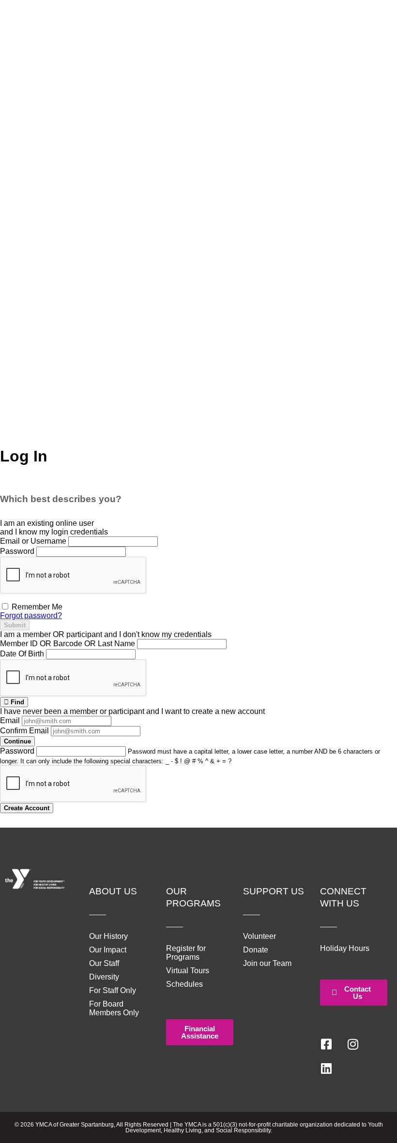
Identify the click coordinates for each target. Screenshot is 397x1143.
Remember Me (36, 607)
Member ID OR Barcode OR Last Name (67, 643)
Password (17, 551)
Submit (15, 625)
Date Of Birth (22, 654)
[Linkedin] (326, 1068)
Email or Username (33, 541)
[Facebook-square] (326, 1044)
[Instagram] (353, 1044)
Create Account (26, 808)
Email (10, 720)
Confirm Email (24, 731)
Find (16, 702)
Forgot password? (31, 615)
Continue (17, 741)
